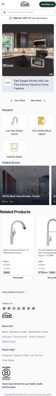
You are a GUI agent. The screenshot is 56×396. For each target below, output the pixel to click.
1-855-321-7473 (20, 18)
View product (18, 278)
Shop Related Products (14, 292)
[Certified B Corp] (6, 373)
